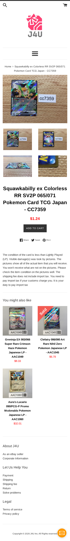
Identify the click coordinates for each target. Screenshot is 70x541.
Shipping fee (10, 483)
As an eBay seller (13, 454)
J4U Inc (34, 533)
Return (7, 488)
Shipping (8, 479)
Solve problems (12, 492)
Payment (8, 475)
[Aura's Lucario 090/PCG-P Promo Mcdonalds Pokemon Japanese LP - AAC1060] (17, 383)
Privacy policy (11, 513)
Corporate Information (15, 458)
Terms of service (12, 509)
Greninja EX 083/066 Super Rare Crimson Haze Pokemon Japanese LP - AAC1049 (17, 348)
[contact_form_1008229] (61, 532)
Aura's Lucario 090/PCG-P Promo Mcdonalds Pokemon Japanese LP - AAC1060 (17, 410)
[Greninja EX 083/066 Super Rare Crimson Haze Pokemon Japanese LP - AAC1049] (17, 321)
